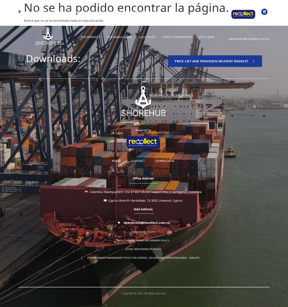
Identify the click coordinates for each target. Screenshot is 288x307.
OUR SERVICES (89, 37)
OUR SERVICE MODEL (119, 37)
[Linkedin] (264, 12)
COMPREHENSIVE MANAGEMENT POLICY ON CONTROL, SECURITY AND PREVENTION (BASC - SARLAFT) (143, 257)
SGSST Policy (147, 37)
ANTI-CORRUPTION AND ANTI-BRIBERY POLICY (143, 240)
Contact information (177, 37)
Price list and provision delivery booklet (211, 61)
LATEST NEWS (206, 37)
